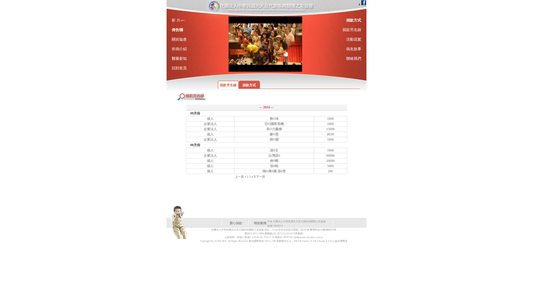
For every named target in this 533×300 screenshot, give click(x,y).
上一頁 (239, 176)
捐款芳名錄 (228, 85)
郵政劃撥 (260, 223)
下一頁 (260, 176)
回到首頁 (179, 68)
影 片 (176, 20)
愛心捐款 (236, 223)
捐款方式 (249, 85)
